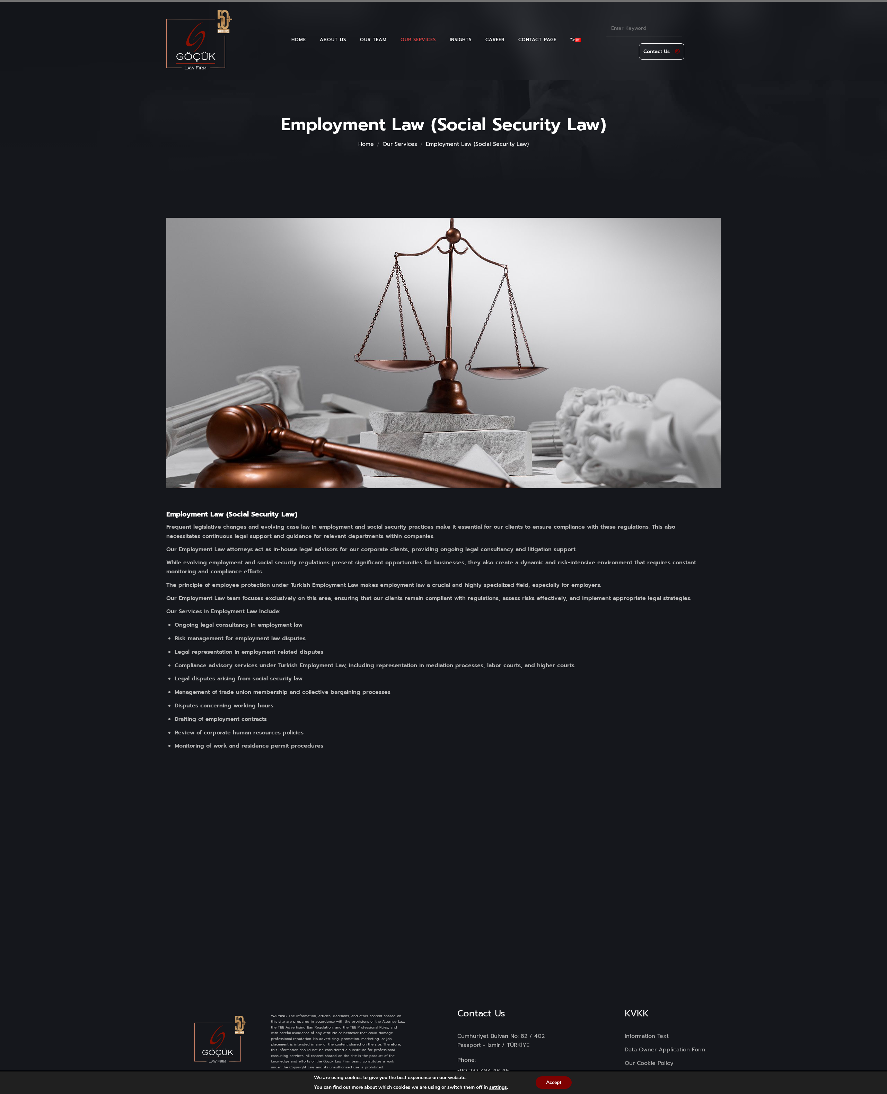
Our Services (400, 144)
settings (498, 1087)
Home (366, 144)
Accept (553, 1082)
